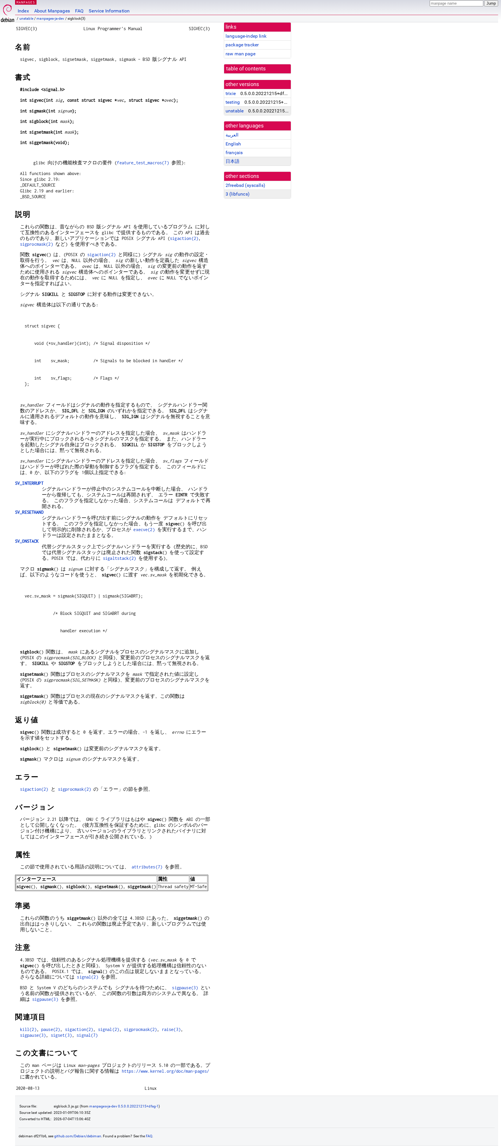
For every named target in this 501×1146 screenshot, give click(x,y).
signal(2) (87, 976)
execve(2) (144, 529)
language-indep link (246, 36)
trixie (231, 93)
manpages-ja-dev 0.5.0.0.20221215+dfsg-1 (124, 1106)
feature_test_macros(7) (143, 162)
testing (233, 102)
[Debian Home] (7, 11)
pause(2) (50, 1029)
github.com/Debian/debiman (77, 1136)
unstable (26, 19)
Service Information (109, 11)
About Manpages (52, 11)
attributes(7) (147, 866)
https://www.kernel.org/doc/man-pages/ (165, 1071)
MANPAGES (26, 2)
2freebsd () (245, 185)
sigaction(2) (184, 238)
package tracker (242, 45)
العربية (232, 135)
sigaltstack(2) (119, 558)
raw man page (240, 54)
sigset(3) (61, 1035)
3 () (238, 194)
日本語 (232, 161)
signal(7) (87, 1035)
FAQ (79, 11)
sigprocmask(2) (36, 244)
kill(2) (28, 1029)
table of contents (246, 69)
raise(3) (171, 1029)
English (233, 144)
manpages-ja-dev (50, 19)
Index (23, 11)
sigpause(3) (185, 987)
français (234, 152)
